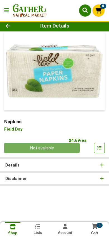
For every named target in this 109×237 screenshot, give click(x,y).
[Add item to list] (99, 148)
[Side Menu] (6, 10)
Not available (42, 148)
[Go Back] (16, 25)
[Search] (85, 10)
